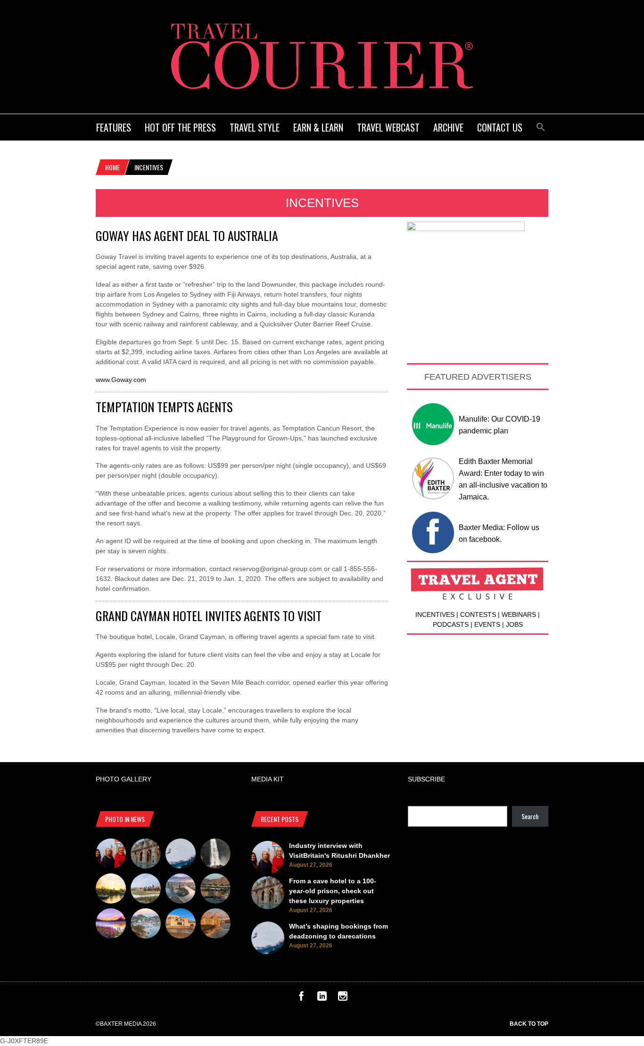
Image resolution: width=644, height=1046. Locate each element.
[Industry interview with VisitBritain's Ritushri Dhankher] (111, 855)
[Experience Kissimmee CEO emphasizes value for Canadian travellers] (146, 889)
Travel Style (255, 127)
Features (113, 127)
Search (529, 816)
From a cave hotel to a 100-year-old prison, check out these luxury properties (332, 891)
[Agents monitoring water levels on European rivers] (111, 889)
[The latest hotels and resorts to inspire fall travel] (215, 924)
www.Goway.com (121, 379)
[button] (541, 126)
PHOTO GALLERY (123, 779)
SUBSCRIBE (426, 779)
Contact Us (499, 127)
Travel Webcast (388, 127)
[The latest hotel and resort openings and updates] (215, 889)
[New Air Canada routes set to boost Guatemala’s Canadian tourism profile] (111, 924)
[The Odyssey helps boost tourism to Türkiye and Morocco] (180, 924)
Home (112, 167)
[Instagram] (342, 998)
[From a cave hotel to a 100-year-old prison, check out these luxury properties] (146, 855)
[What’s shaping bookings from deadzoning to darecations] (180, 855)
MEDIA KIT (267, 779)
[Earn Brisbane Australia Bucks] (180, 889)
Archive (448, 127)
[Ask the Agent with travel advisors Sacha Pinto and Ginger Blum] (215, 855)
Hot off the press (180, 127)
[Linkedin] (322, 998)
